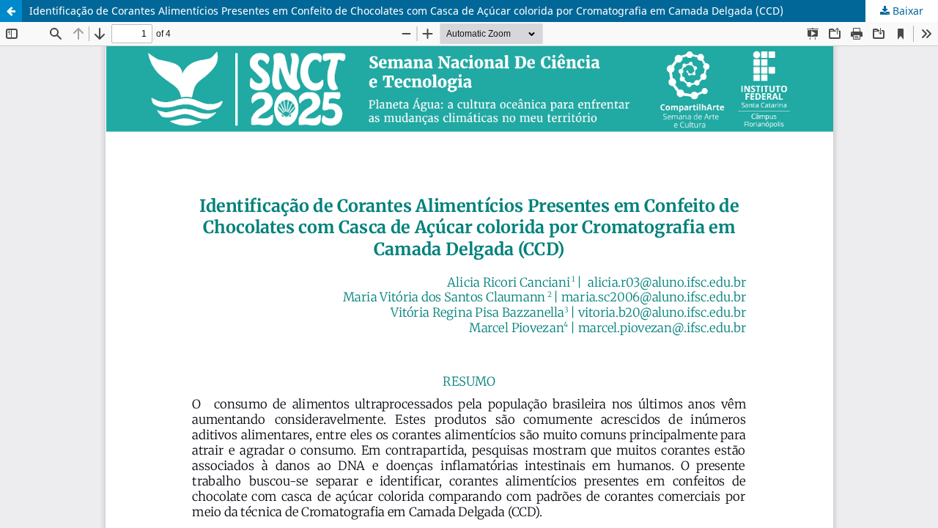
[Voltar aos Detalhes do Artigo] (11, 11)
